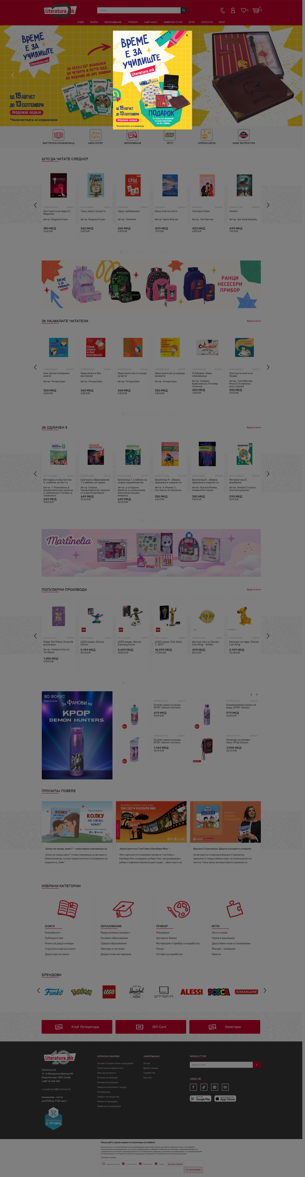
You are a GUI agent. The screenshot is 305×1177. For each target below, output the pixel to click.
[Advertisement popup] (152, 80)
